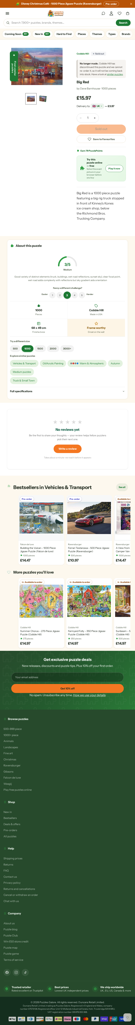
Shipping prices (13, 858)
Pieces (82, 34)
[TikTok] (25, 972)
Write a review (68, 448)
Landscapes (11, 747)
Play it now (114, 168)
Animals (9, 741)
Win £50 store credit (16, 941)
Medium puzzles (22, 371)
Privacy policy (12, 882)
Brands (126, 34)
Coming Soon (16, 34)
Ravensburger (12, 765)
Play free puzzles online (18, 789)
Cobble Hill (83, 53)
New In (42, 34)
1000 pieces (108, 88)
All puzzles (10, 836)
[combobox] (62, 23)
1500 (40, 348)
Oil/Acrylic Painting (53, 363)
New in (8, 812)
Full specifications (21, 391)
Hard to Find (64, 34)
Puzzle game (11, 953)
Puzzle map (10, 947)
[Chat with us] (103, 13)
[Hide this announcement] (131, 4)
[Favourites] (119, 13)
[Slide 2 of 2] (43, 99)
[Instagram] (16, 972)
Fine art (8, 753)
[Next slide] (60, 66)
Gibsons (8, 771)
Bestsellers (10, 818)
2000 (53, 348)
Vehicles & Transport (24, 363)
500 (15, 348)
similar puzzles (115, 74)
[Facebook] (7, 972)
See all (123, 488)
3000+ (67, 348)
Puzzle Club (11, 935)
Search (123, 22)
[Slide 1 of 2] (31, 99)
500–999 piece (13, 729)
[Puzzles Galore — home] (55, 13)
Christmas (10, 759)
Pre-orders (10, 830)
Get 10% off (67, 688)
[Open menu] (7, 13)
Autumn (115, 363)
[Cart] (127, 13)
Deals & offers (12, 824)
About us (9, 923)
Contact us (10, 876)
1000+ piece (11, 735)
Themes (97, 34)
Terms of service (13, 959)
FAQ (6, 870)
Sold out (101, 129)
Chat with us (11, 901)
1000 (27, 348)
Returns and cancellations (19, 889)
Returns (8, 864)
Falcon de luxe (12, 777)
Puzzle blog (10, 929)
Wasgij (8, 783)
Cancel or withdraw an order (21, 895)
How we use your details (89, 695)
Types (111, 34)
